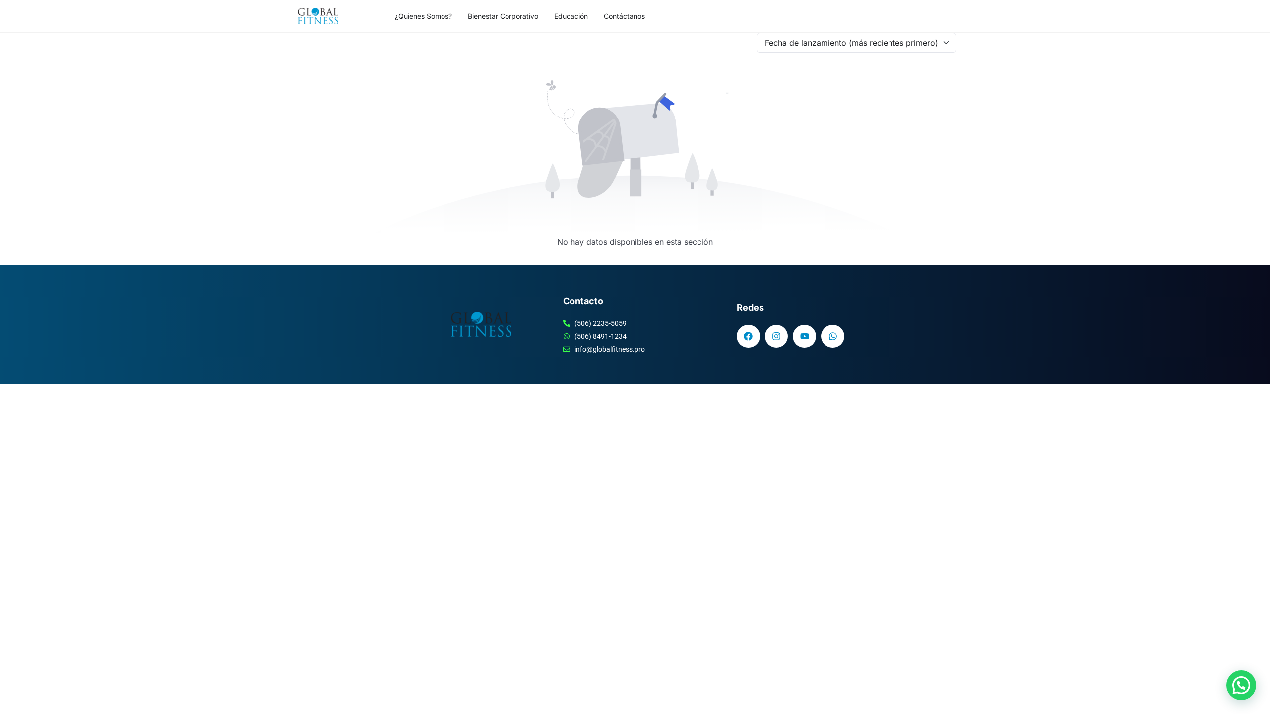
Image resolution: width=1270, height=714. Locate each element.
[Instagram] (776, 336)
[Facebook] (748, 336)
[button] (1241, 685)
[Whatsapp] (832, 336)
